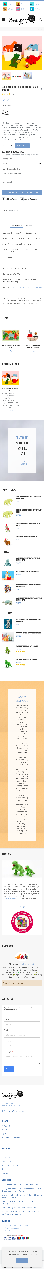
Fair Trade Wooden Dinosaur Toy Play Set (11, 346)
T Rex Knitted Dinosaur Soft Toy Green (27, 646)
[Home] (4, 1266)
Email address (10, 1030)
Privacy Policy (6, 1161)
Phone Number (10, 1041)
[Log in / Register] (13, 1266)
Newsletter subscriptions (11, 1138)
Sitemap (5, 1173)
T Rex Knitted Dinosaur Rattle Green (26, 660)
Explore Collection (22, 463)
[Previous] (38, 29)
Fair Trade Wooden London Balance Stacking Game (33, 346)
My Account (6, 1126)
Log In (4, 1134)
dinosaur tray (14, 287)
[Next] (41, 29)
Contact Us (6, 1157)
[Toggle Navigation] (4, 20)
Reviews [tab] (30, 225)
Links (3, 1169)
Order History (6, 1130)
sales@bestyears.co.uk (12, 898)
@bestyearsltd (28, 964)
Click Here (26, 252)
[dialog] (22, 1257)
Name (7, 1019)
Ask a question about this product (14, 207)
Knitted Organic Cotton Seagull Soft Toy (28, 571)
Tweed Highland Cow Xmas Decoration (26, 537)
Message (8, 1052)
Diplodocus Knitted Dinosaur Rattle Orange (28, 633)
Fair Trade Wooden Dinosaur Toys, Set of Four (10, 389)
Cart (3, 1142)
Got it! (22, 1261)
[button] (40, 19)
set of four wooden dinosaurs (31, 287)
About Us (5, 1153)
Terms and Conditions (10, 1165)
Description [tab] (17, 225)
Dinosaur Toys (13, 211)
